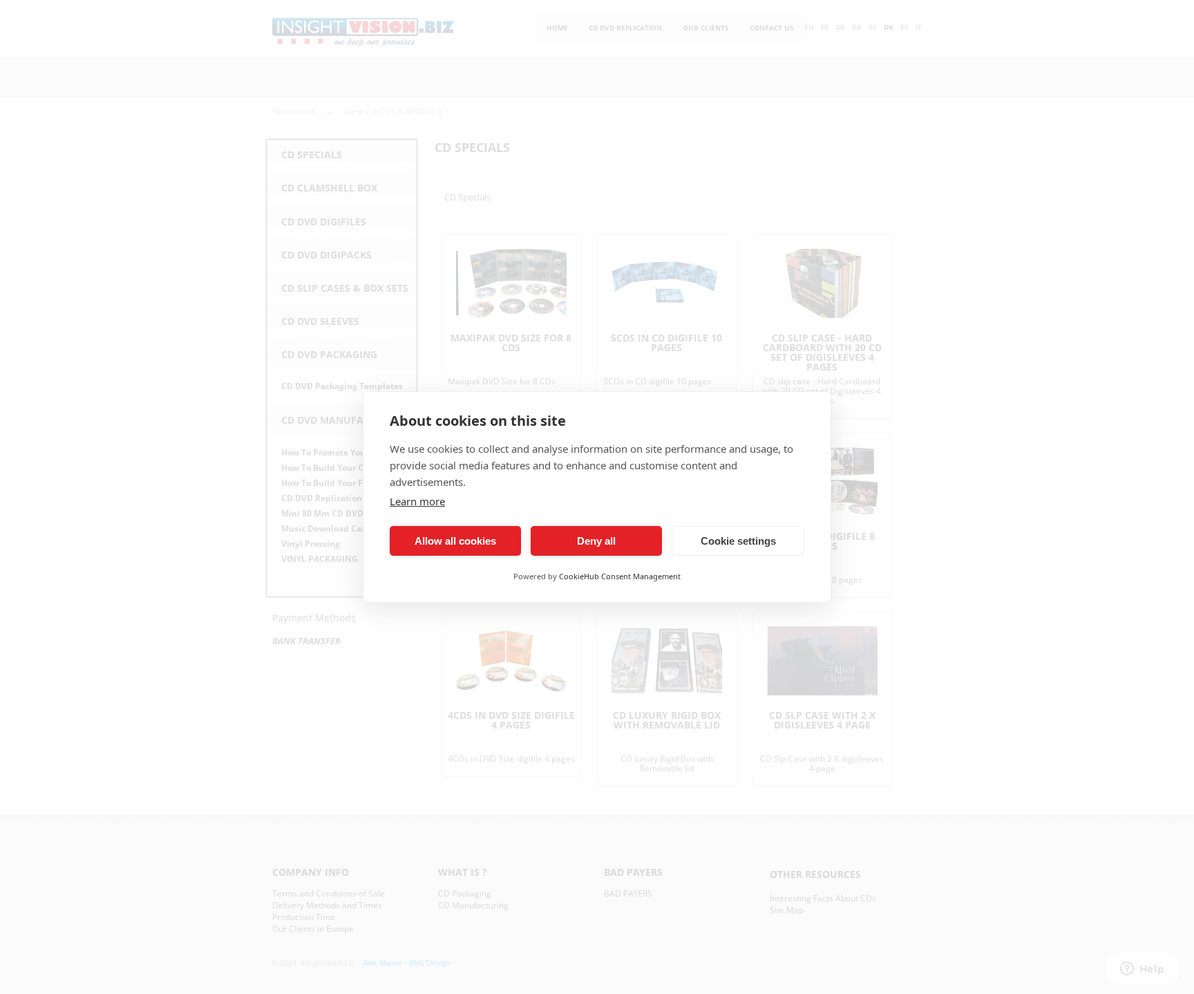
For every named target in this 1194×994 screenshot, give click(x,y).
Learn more (417, 501)
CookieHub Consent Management (620, 576)
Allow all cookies (455, 541)
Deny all (596, 541)
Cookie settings (738, 541)
